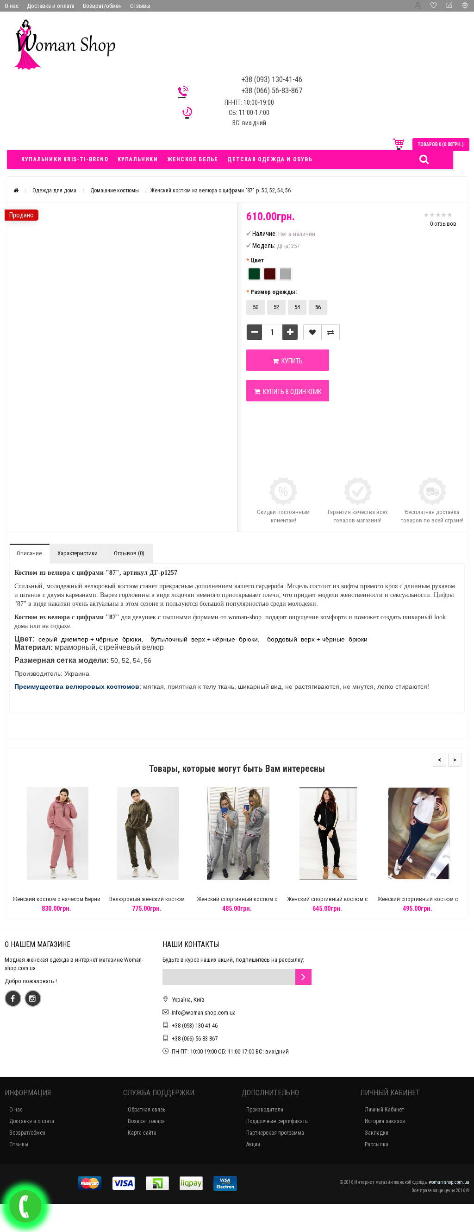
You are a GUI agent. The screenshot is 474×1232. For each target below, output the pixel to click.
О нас (12, 5)
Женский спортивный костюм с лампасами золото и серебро (327, 903)
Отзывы (140, 5)
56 (318, 307)
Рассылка (376, 1144)
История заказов (385, 1121)
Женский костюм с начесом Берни (56, 898)
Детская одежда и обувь (269, 159)
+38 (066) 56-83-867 (195, 1038)
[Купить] (34, 887)
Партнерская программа (275, 1133)
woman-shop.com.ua (449, 1182)
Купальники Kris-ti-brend (64, 159)
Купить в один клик (290, 391)
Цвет (257, 260)
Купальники (138, 159)
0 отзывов (443, 223)
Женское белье (192, 159)
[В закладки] (312, 332)
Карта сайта (142, 1133)
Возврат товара (146, 1121)
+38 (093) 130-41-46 (195, 1025)
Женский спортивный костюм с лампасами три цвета (237, 903)
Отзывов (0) (129, 553)
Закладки (376, 1133)
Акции (253, 1144)
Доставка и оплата (51, 5)
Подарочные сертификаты (277, 1121)
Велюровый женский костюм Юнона (147, 903)
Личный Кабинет (384, 1109)
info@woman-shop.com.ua (204, 1012)
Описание (29, 553)
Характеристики (77, 553)
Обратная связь (146, 1109)
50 (255, 307)
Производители (264, 1109)
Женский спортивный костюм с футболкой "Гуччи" (417, 903)
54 (297, 307)
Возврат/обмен (102, 5)
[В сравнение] (330, 332)
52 (276, 307)
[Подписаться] (303, 977)
